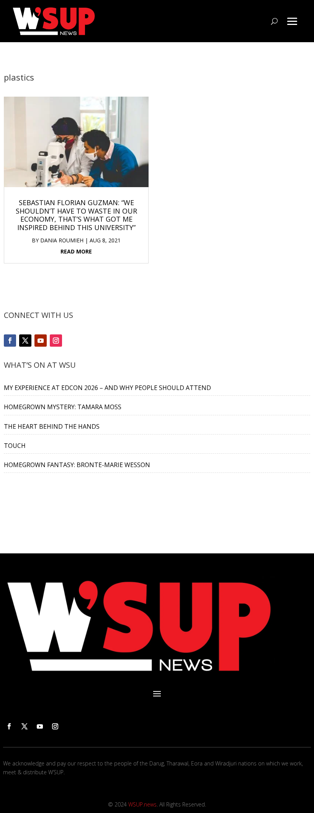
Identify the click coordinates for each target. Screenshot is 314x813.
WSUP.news (142, 804)
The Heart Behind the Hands (52, 426)
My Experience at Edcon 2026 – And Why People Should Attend (107, 387)
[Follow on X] (25, 340)
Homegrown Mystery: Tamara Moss (62, 407)
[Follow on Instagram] (56, 340)
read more (76, 251)
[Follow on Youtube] (40, 340)
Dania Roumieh (61, 240)
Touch (15, 445)
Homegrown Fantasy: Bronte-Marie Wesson (77, 465)
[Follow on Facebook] (10, 340)
